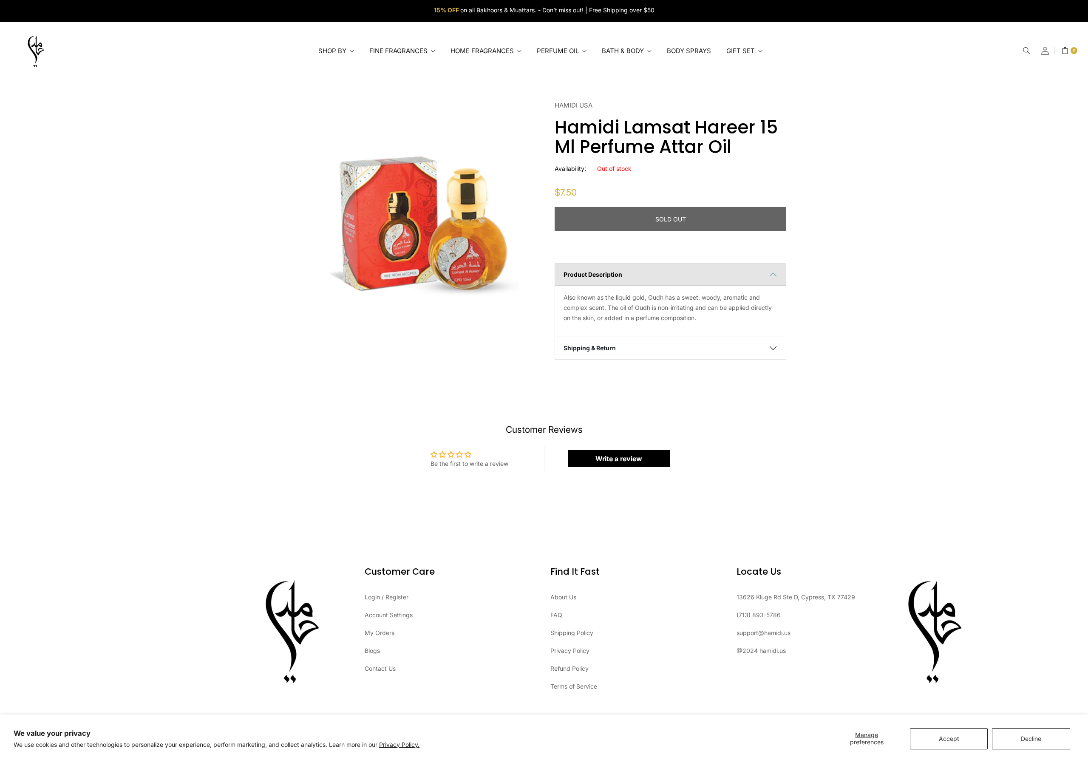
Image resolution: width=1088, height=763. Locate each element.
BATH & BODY (624, 51)
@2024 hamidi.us (761, 650)
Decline (1031, 738)
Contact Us (380, 668)
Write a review (618, 458)
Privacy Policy (569, 650)
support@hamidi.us (763, 632)
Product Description (593, 274)
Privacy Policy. (399, 744)
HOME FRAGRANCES (483, 51)
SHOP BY (333, 51)
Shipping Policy (571, 632)
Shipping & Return (590, 348)
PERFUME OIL (559, 51)
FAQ (556, 614)
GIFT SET (741, 51)
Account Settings (389, 614)
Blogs (372, 650)
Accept (949, 738)
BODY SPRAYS (689, 51)
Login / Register (386, 597)
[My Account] (1045, 50)
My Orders (379, 632)
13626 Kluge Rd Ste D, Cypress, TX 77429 (796, 597)
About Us (563, 597)
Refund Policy (569, 668)
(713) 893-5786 (759, 614)
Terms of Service (573, 686)
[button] (1026, 50)
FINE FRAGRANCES (399, 51)
